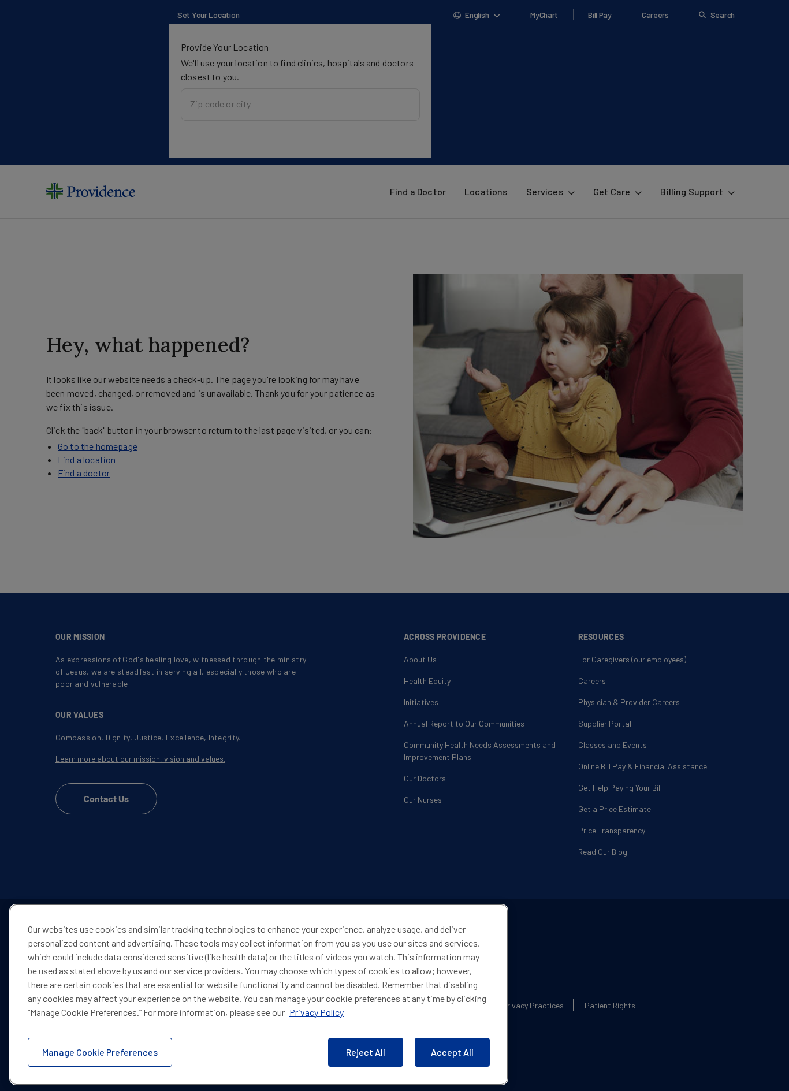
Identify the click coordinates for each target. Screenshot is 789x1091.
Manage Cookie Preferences (100, 1052)
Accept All (452, 1052)
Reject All (365, 1052)
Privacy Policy (316, 1012)
